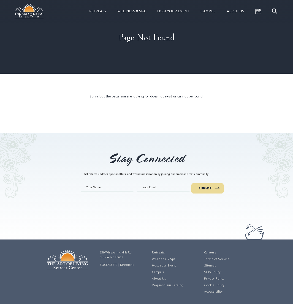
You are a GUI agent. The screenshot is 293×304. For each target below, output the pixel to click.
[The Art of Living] (68, 261)
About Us (235, 11)
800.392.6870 (108, 265)
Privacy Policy (214, 278)
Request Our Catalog (167, 285)
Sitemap (210, 265)
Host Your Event (173, 11)
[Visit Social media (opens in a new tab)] (101, 283)
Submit (205, 188)
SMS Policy (212, 272)
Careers (210, 252)
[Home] (29, 10)
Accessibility (213, 291)
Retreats (97, 11)
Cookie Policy (214, 285)
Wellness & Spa (131, 11)
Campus (208, 11)
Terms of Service (217, 259)
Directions (127, 265)
